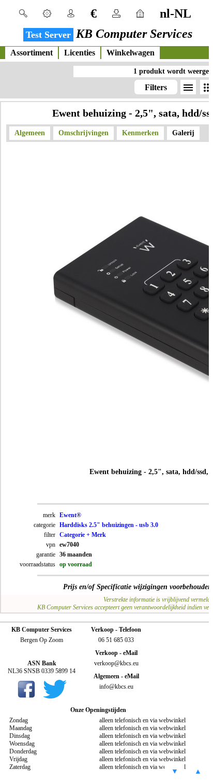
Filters (156, 87)
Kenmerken (140, 133)
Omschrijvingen (83, 133)
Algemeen (29, 133)
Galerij (183, 133)
